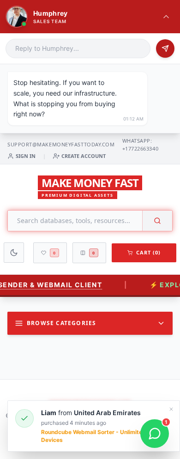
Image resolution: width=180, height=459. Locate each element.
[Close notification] (171, 409)
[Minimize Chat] (166, 16)
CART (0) (148, 252)
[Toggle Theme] (14, 252)
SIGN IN (26, 155)
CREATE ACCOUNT (83, 155)
